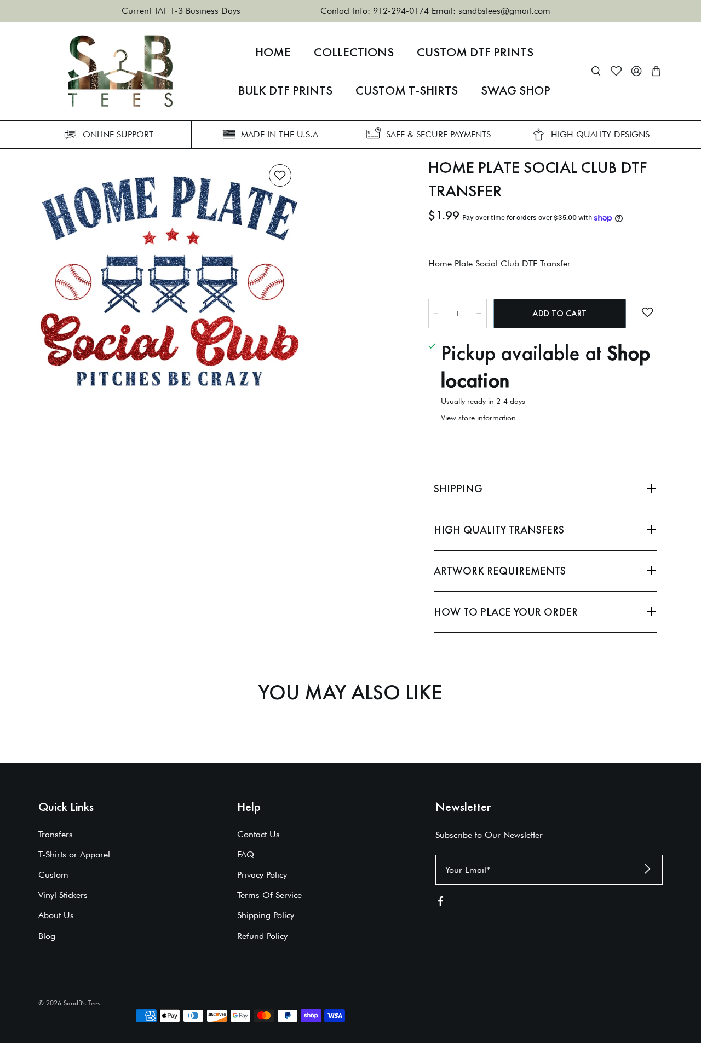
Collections (354, 52)
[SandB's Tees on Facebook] (440, 903)
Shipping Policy (265, 915)
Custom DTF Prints (475, 52)
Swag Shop (515, 90)
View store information (478, 417)
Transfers (55, 834)
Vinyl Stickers (63, 895)
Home (273, 52)
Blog (46, 936)
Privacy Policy (262, 875)
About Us (56, 915)
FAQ (245, 854)
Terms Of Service (269, 895)
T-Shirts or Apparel (74, 854)
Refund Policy (262, 936)
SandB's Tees (82, 1003)
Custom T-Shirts (406, 90)
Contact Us (258, 834)
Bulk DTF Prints (285, 90)
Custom (53, 875)
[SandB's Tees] (120, 71)
